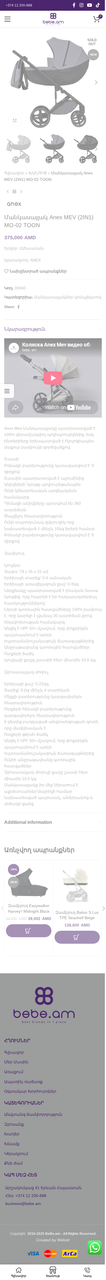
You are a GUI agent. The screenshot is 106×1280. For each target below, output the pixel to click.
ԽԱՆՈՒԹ (38, 173)
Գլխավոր (14, 173)
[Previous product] (7, 191)
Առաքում (13, 1072)
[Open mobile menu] (7, 19)
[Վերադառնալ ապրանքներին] (14, 191)
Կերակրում (16, 1153)
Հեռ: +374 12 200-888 (25, 1195)
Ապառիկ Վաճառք (23, 1081)
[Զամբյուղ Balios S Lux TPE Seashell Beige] (77, 884)
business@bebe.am (23, 1203)
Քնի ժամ (13, 1163)
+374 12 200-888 (19, 5)
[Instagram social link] (81, 5)
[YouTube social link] (89, 5)
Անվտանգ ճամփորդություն (33, 1114)
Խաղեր (12, 1134)
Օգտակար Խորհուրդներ (30, 1091)
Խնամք (12, 1143)
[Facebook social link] (74, 5)
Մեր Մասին (16, 1062)
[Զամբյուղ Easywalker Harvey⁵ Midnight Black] (28, 881)
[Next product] (21, 191)
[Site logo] (53, 19)
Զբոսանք (14, 1124)
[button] (10, 82)
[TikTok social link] (98, 5)
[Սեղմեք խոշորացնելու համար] (14, 120)
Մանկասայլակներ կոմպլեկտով (67, 297)
